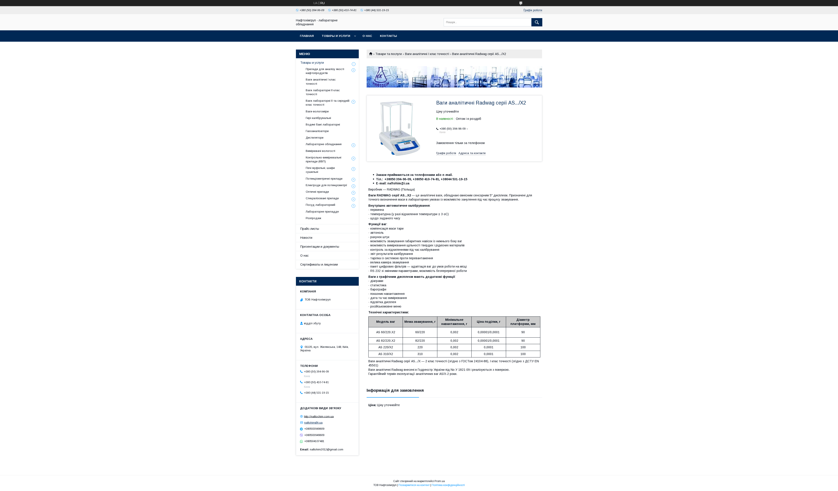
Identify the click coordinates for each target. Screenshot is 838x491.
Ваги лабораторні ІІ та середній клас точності (327, 102)
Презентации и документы (319, 246)
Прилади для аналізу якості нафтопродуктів (325, 71)
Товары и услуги (336, 36)
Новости (306, 237)
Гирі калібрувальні (318, 118)
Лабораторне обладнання (324, 144)
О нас (367, 36)
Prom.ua (439, 481)
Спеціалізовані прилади (322, 198)
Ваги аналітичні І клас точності (427, 54)
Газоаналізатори (317, 131)
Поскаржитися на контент (414, 485)
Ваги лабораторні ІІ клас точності (323, 92)
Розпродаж (313, 218)
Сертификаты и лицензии (319, 264)
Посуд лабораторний (320, 204)
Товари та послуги (388, 54)
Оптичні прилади (317, 191)
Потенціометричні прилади (324, 178)
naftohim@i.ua (313, 422)
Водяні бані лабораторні (323, 124)
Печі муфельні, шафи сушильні (320, 169)
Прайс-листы (309, 228)
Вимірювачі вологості (320, 151)
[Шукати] (536, 22)
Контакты (388, 36)
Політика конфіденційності (448, 485)
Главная (307, 36)
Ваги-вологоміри (317, 111)
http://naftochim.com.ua (319, 416)
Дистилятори (314, 137)
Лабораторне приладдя (322, 211)
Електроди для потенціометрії (326, 185)
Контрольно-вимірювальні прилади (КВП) (323, 159)
